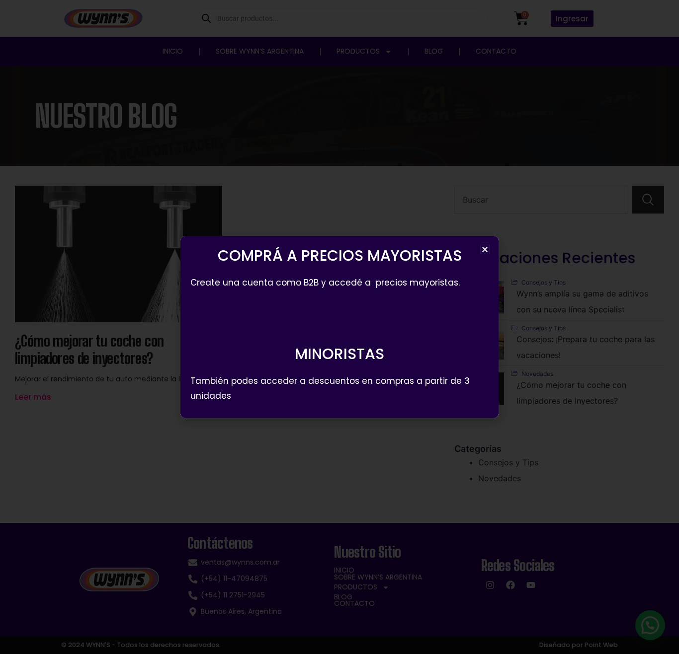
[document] (339, 327)
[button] (485, 249)
